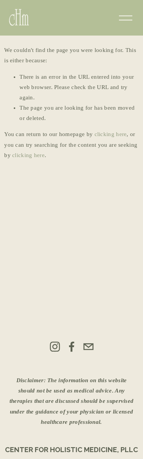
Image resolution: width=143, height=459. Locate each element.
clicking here (111, 134)
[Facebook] (71, 346)
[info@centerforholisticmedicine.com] (88, 346)
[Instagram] (55, 346)
